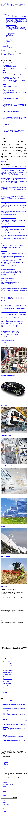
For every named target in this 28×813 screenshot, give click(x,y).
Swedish (6, 5)
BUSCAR (15, 797)
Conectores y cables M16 (12, 21)
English (13, 4)
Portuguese (16, 5)
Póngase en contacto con (8, 47)
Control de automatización (11, 33)
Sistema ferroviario (9, 35)
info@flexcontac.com (15, 770)
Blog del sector (9, 45)
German (24, 4)
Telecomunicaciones (10, 40)
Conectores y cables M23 (12, 22)
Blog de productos (9, 43)
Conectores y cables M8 (21, 16)
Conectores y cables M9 (11, 18)
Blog (4, 42)
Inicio (4, 13)
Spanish (6, 3)
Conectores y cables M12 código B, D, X (18, 19)
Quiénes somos (6, 46)
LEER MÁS (3, 161)
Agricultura (8, 41)
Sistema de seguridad (10, 36)
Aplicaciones (5, 32)
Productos (5, 14)
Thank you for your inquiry (8, 759)
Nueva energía (9, 39)
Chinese (12, 6)
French (24, 5)
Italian (5, 6)
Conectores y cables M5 (11, 16)
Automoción (8, 34)
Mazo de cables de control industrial (18, 29)
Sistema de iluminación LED (12, 38)
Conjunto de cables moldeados (12, 28)
